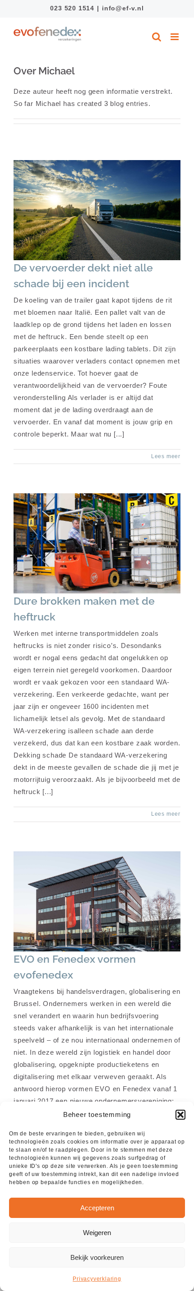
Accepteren (97, 1208)
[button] (180, 1114)
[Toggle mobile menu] (175, 36)
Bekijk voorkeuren (97, 1257)
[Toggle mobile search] (157, 36)
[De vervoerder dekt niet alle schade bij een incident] (97, 210)
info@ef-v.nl (123, 8)
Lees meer (165, 456)
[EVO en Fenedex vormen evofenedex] (97, 901)
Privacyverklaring (97, 1279)
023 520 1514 (72, 8)
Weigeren (97, 1232)
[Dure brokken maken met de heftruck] (97, 543)
